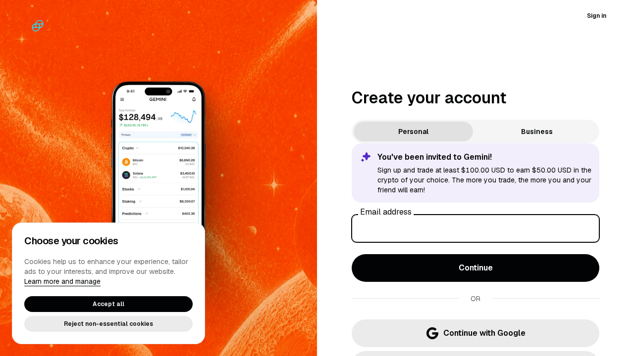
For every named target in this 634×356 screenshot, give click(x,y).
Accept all (108, 304)
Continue (476, 268)
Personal (413, 131)
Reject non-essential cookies (108, 324)
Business (537, 131)
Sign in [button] (596, 16)
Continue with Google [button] (484, 333)
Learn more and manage (62, 281)
